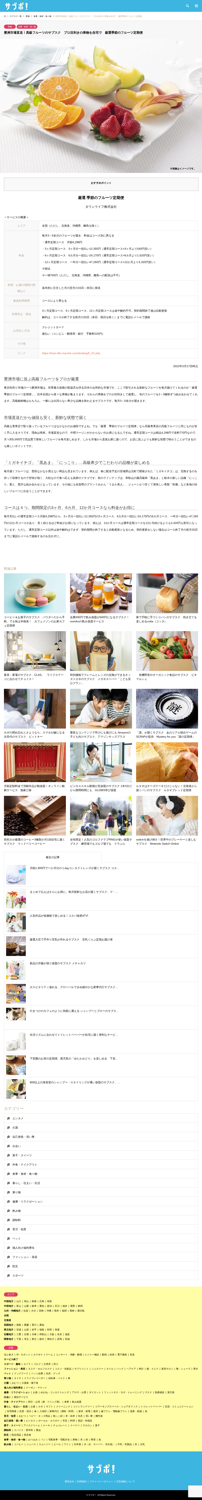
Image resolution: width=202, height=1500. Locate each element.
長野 (72, 1306)
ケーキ (46, 1425)
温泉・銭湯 (136, 1411)
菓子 (97, 1425)
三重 (18, 1334)
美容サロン (167, 1368)
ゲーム (49, 1354)
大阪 (52, 1334)
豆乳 (142, 1444)
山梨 (26, 1306)
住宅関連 (11, 1411)
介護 (15, 1127)
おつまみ (33, 1439)
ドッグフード (21, 1373)
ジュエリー (97, 1368)
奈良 (59, 1334)
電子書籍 (122, 1354)
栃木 (41, 1339)
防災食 (27, 1434)
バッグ (119, 1368)
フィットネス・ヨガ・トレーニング (123, 1392)
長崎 (72, 1310)
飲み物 (16, 1210)
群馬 (59, 1339)
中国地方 (8, 1301)
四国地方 (8, 1325)
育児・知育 (19, 1229)
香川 (34, 1325)
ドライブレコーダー (34, 1378)
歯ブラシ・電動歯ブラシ (114, 1411)
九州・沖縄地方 (12, 1310)
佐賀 (25, 1310)
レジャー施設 (92, 1354)
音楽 (132, 1354)
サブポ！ (92, 1495)
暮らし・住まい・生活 (26, 1183)
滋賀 (67, 1334)
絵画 (112, 1354)
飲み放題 (76, 1401)
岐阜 (34, 1306)
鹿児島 (80, 1310)
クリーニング (63, 1406)
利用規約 (82, 1481)
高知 (41, 1325)
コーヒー (18, 1444)
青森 (57, 1329)
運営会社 (69, 1481)
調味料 (16, 1220)
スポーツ (17, 1275)
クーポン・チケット (36, 1387)
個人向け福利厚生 (23, 1247)
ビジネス (30, 1420)
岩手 (34, 1329)
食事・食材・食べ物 (27, 27)
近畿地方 (8, 1334)
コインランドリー (82, 1406)
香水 (195, 1368)
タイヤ (17, 1378)
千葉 (18, 1339)
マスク (148, 1392)
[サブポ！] (16, 6)
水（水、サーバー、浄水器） (99, 1444)
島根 (34, 1301)
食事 (66, 1401)
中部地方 (8, 1306)
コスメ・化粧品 (63, 1368)
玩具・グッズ (53, 1373)
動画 (104, 1354)
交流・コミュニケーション (179, 1406)
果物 (10, 27)
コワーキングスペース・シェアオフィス (116, 1406)
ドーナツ (75, 1425)
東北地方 (8, 1329)
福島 (41, 1329)
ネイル (109, 1368)
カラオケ (38, 1354)
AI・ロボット (23, 1354)
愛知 (41, 1306)
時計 (141, 1368)
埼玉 (26, 1339)
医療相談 (159, 1392)
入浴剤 (43, 1411)
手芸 (65, 1420)
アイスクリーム (31, 1425)
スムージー (45, 1444)
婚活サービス (21, 1397)
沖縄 (49, 1310)
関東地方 (8, 1339)
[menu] (196, 6)
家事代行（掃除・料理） (63, 1411)
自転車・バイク (56, 1378)
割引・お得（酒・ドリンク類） (44, 1401)
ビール (57, 1444)
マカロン (87, 1425)
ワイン (67, 1444)
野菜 (93, 1439)
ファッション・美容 (24, 1257)
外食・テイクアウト (24, 1164)
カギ (40, 1406)
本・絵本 (70, 1416)
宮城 (18, 1329)
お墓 (33, 1406)
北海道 (7, 1320)
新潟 (49, 1306)
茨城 (67, 1339)
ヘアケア (131, 1368)
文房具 (47, 1364)
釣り (56, 1364)
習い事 (89, 1416)
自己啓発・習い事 (23, 1136)
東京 (34, 1339)
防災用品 (16, 1434)
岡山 (26, 1301)
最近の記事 (53, 857)
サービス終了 (11, 1359)
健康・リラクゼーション (27, 1201)
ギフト (49, 1406)
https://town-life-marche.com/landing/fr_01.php (71, 353)
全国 (6, 1315)
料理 (72, 1420)
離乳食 (99, 1416)
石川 (57, 1306)
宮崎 (41, 1310)
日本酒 (77, 1444)
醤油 (38, 1430)
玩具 (80, 1416)
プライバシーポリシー (101, 1481)
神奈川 (50, 1339)
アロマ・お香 (79, 1392)
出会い (16, 1146)
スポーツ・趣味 (12, 1364)
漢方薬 (170, 1392)
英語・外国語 (85, 1420)
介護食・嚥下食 (30, 1383)
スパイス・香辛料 (23, 1430)
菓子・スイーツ (22, 1155)
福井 (65, 1306)
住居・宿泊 (25, 1411)
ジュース (31, 1444)
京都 (26, 1334)
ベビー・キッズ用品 (39, 1416)
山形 (26, 1329)
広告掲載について (125, 1481)
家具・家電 (84, 1411)
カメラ (27, 1364)
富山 (18, 1306)
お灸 (35, 1392)
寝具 (95, 1411)
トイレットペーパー (151, 1406)
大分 (33, 1310)
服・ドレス (152, 1368)
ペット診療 (37, 1373)
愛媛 (26, 1325)
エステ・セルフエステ (40, 1368)
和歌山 (43, 1334)
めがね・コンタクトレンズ (55, 1392)
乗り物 (16, 1192)
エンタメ (17, 1118)
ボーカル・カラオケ (49, 1420)
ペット (16, 1238)
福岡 (64, 1310)
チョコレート (60, 1425)
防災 (15, 1266)
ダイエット (95, 1392)
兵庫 (34, 1334)
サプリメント (81, 1368)
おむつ (15, 1383)
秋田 (49, 1329)
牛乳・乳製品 (125, 1444)
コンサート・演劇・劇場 (69, 1354)
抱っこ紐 (58, 1416)
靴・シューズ (183, 1368)
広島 (41, 1301)
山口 (18, 1301)
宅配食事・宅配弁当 (59, 1439)
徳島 (18, 1325)
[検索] (187, 6)
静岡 (80, 1306)
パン (43, 1439)
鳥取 (49, 1301)
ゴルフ (37, 1364)
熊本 (56, 1310)
